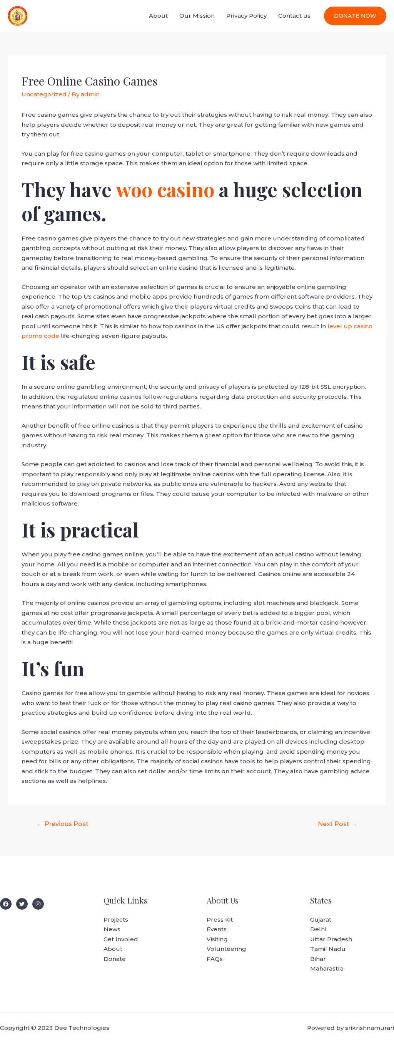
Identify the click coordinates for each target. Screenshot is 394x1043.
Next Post (337, 824)
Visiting (217, 939)
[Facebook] (6, 904)
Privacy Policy (246, 15)
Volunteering (226, 948)
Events (217, 929)
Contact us (294, 15)
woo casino (165, 189)
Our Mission (197, 15)
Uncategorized (44, 94)
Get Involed (121, 939)
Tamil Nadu (328, 948)
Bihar (318, 958)
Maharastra (327, 968)
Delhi (318, 929)
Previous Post (62, 824)
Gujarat (320, 919)
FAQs (215, 958)
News (112, 929)
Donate (115, 958)
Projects (116, 919)
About (158, 15)
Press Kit (220, 919)
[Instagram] (38, 904)
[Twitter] (22, 904)
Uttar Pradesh (331, 939)
